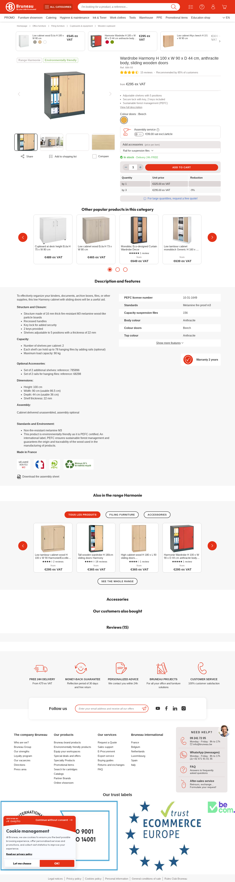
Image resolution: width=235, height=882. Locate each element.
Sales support (105, 746)
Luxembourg (138, 755)
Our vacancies (22, 760)
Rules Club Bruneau (175, 878)
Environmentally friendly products (72, 746)
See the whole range (117, 581)
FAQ (100, 769)
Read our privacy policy (19, 854)
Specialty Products (64, 760)
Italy (133, 764)
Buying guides (106, 760)
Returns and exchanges (111, 764)
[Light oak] (40, 42)
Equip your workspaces (67, 751)
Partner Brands (62, 778)
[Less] (126, 167)
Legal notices (55, 878)
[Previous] (18, 94)
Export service (106, 755)
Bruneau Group (22, 746)
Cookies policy (93, 878)
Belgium (135, 746)
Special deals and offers (67, 755)
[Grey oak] (35, 42)
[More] (140, 167)
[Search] (173, 6)
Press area (20, 769)
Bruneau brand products (67, 742)
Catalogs (59, 773)
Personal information (116, 878)
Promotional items (64, 764)
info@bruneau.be (202, 744)
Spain (134, 760)
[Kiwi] (112, 42)
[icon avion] (144, 708)
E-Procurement (106, 751)
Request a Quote (107, 742)
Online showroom (64, 782)
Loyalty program (23, 755)
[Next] (110, 94)
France (135, 742)
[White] (45, 42)
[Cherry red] (107, 42)
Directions (19, 764)
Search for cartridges (65, 769)
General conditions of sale (146, 878)
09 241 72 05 (198, 738)
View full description (131, 107)
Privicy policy (73, 878)
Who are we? (21, 742)
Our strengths (21, 751)
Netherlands (138, 751)
